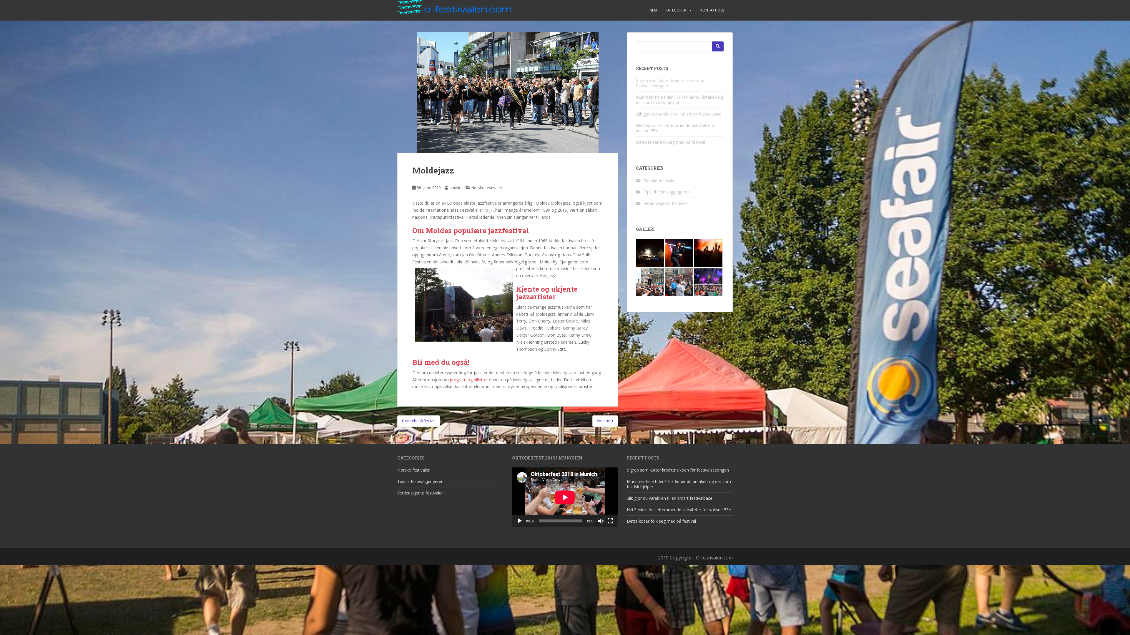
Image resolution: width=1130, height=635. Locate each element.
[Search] (718, 46)
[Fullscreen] (610, 521)
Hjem (653, 10)
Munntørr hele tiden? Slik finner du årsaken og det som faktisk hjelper (679, 99)
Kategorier (676, 10)
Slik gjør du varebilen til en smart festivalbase (679, 114)
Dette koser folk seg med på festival (670, 142)
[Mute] (601, 521)
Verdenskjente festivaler (666, 203)
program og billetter (469, 379)
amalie (455, 187)
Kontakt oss (712, 10)
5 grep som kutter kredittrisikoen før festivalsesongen (670, 83)
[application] (565, 497)
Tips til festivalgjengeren (667, 192)
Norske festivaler (486, 187)
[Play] (520, 521)
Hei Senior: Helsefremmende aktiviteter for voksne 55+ (676, 128)
